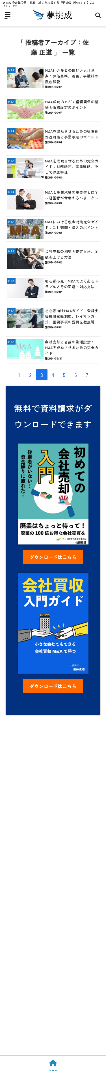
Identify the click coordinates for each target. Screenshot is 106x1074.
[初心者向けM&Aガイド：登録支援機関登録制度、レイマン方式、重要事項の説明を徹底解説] (53, 318)
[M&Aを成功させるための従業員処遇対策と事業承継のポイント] (53, 138)
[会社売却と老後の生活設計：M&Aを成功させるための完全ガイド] (53, 350)
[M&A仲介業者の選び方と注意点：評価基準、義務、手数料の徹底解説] (53, 78)
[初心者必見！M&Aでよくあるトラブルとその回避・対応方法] (53, 288)
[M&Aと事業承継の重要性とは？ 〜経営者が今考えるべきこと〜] (53, 199)
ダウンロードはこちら (53, 556)
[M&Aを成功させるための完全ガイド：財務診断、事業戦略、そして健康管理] (53, 169)
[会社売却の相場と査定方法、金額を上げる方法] (53, 258)
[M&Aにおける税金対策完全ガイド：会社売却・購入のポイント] (53, 229)
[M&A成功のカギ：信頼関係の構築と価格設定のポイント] (53, 108)
